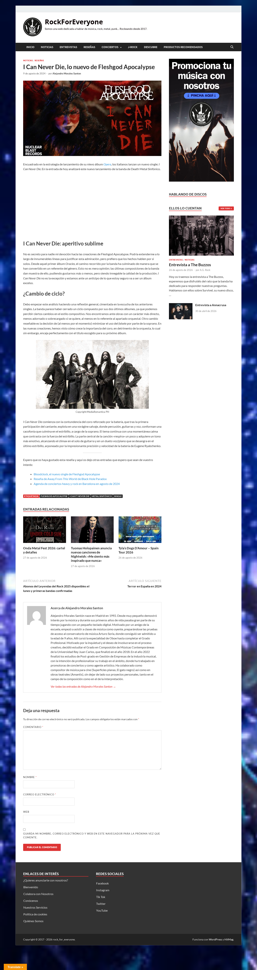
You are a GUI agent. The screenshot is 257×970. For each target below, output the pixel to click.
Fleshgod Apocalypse (54, 496)
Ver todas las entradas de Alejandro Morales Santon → (83, 686)
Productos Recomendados (183, 47)
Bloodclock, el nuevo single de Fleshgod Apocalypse (67, 474)
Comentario (33, 726)
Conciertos (110, 47)
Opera (107, 164)
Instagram (102, 890)
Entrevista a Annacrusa (210, 305)
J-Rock (133, 47)
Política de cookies (35, 914)
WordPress (215, 939)
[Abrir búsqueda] (232, 47)
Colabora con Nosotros (38, 894)
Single (118, 496)
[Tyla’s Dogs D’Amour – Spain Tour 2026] (140, 531)
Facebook (102, 883)
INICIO (30, 47)
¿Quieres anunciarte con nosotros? (45, 880)
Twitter (101, 903)
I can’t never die (80, 496)
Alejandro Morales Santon (66, 73)
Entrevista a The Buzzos (190, 264)
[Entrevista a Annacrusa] (180, 305)
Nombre (30, 777)
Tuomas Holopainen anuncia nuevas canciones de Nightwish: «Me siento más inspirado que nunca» (91, 554)
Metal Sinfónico (102, 496)
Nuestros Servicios (35, 907)
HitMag (228, 939)
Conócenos (30, 900)
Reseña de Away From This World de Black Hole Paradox (70, 479)
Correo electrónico (39, 794)
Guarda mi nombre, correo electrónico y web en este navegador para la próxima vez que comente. (91, 835)
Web (26, 811)
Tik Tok (100, 897)
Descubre (150, 47)
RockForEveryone (74, 21)
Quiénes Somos (33, 921)
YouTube (102, 910)
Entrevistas (68, 47)
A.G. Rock (205, 269)
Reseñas (89, 47)
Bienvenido (30, 887)
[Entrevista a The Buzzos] (201, 236)
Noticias (47, 47)
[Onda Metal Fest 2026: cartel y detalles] (44, 531)
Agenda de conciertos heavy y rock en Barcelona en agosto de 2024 (77, 483)
